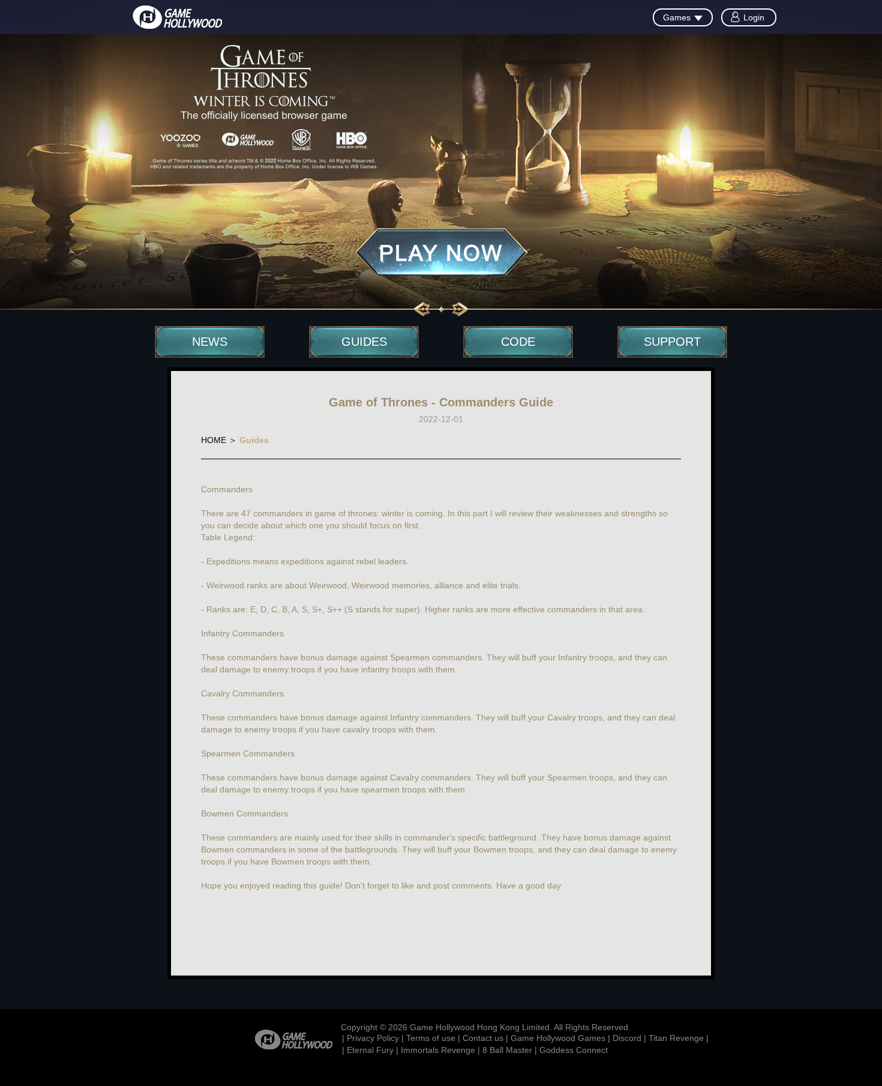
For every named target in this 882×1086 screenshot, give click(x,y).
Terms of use (430, 1038)
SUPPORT (672, 341)
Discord (627, 1038)
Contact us (483, 1038)
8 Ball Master (507, 1050)
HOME (213, 440)
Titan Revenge (676, 1038)
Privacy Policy (373, 1038)
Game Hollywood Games (558, 1038)
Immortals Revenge (438, 1050)
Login (753, 17)
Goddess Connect (573, 1050)
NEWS (209, 341)
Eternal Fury (370, 1050)
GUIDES (364, 341)
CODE (518, 341)
